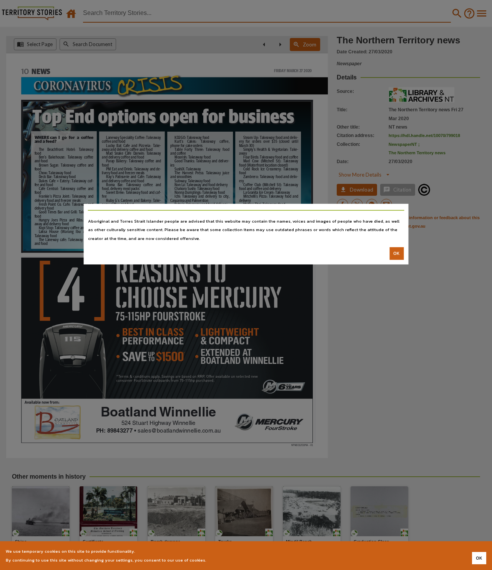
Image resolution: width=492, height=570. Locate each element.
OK (396, 253)
